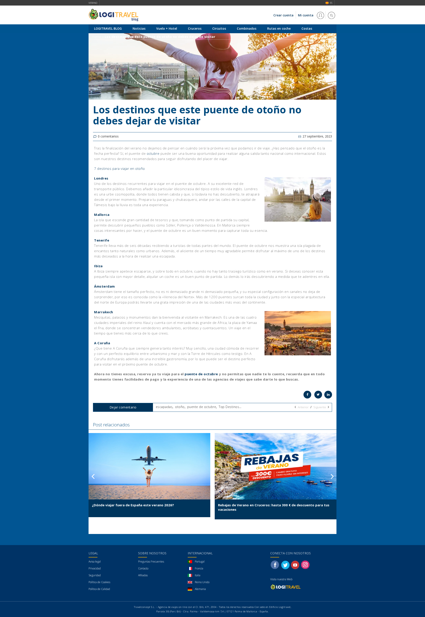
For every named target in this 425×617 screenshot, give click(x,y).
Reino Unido (202, 582)
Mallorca (101, 214)
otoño (180, 407)
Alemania (200, 589)
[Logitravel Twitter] (285, 564)
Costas (306, 28)
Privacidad (95, 568)
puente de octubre (201, 374)
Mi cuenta (306, 15)
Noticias (139, 28)
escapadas (164, 407)
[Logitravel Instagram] (305, 564)
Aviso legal (95, 561)
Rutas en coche (279, 28)
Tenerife (101, 240)
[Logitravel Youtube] (296, 564)
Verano (93, 2)
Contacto (143, 568)
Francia (199, 568)
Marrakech (103, 312)
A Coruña (102, 343)
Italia (197, 575)
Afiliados (143, 575)
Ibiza (98, 266)
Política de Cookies (99, 582)
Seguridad (95, 575)
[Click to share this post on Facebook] (307, 394)
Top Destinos (229, 407)
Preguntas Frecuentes (151, 561)
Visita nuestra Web (281, 579)
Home (96, 37)
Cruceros (194, 28)
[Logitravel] (285, 587)
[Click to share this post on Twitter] (318, 394)
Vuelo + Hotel (166, 28)
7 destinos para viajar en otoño (119, 168)
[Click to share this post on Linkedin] (328, 394)
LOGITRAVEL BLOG (108, 28)
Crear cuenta (283, 15)
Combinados (246, 28)
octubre (153, 153)
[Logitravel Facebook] (275, 564)
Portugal (200, 561)
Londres (101, 178)
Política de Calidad (99, 589)
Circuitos (219, 28)
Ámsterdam (104, 286)
